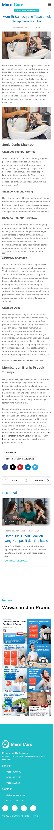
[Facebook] (5, 808)
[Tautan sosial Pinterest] (20, 467)
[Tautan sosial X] (13, 467)
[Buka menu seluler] (49, 4)
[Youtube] (24, 808)
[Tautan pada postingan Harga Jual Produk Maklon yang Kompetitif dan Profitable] (26, 512)
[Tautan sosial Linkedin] (28, 467)
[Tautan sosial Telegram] (35, 467)
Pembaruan (32, 10)
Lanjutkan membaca (15, 561)
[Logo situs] (12, 4)
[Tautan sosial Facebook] (5, 467)
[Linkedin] (33, 808)
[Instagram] (15, 808)
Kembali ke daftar (26, 480)
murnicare (18, 27)
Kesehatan (11, 452)
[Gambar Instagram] (14, 631)
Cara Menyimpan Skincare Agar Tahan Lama (26, 360)
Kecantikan (20, 10)
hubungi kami (8, 439)
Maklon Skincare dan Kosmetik (20, 459)
